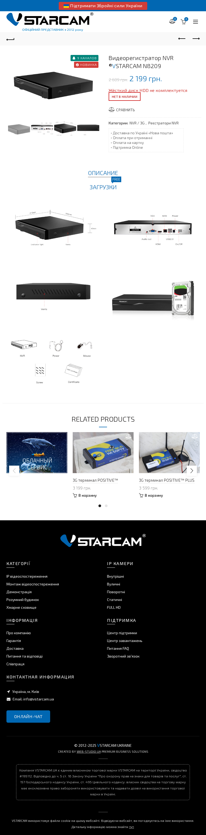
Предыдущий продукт (182, 39)
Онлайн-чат (28, 716)
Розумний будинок (22, 599)
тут (131, 827)
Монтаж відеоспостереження (32, 584)
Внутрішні (115, 576)
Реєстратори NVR (163, 123)
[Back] (10, 39)
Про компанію (18, 632)
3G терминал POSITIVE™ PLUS (167, 480)
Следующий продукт (195, 39)
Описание (103, 172)
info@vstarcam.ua (38, 699)
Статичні (114, 599)
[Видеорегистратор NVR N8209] (54, 83)
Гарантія (13, 640)
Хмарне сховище (21, 607)
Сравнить (125, 109)
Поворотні (116, 591)
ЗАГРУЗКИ (103, 186)
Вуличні (113, 584)
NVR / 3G (137, 123)
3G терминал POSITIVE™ (95, 480)
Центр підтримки (122, 632)
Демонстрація (19, 591)
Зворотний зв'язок (123, 656)
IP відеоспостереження (26, 576)
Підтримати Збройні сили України (105, 5)
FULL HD (114, 607)
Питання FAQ (118, 648)
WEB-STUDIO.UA (89, 751)
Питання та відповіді (24, 656)
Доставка (15, 648)
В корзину (88, 495)
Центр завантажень (124, 640)
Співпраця (15, 664)
